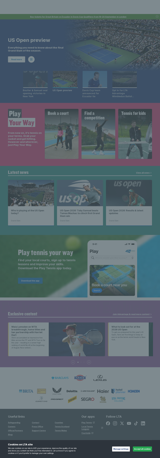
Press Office (37, 426)
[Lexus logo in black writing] (100, 378)
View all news (143, 172)
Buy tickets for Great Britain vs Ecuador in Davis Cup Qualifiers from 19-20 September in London (78, 17)
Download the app (30, 280)
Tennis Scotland (62, 426)
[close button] (157, 16)
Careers (11, 426)
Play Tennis (87, 422)
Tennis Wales (61, 430)
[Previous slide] (73, 362)
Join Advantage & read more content (131, 314)
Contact (35, 422)
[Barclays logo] (60, 378)
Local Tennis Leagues (87, 427)
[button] (31, 59)
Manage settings (121, 449)
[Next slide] (89, 362)
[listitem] (26, 391)
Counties (59, 422)
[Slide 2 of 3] (81, 362)
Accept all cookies (142, 449)
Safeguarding (14, 422)
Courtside (86, 433)
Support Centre (39, 430)
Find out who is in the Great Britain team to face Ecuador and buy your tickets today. (34, 49)
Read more (16, 59)
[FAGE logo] (80, 378)
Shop (10, 434)
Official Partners (15, 430)
